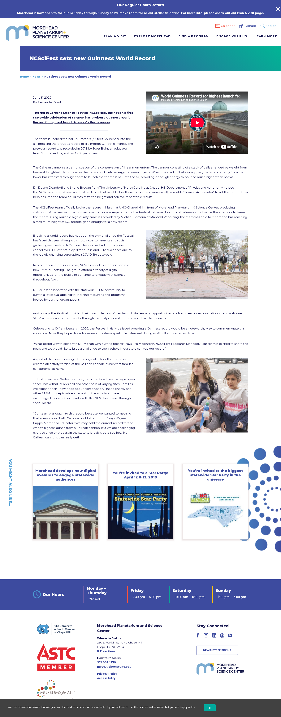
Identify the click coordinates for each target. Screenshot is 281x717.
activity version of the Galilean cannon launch (82, 364)
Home (24, 76)
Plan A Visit (245, 13)
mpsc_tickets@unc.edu (114, 666)
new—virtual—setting (48, 270)
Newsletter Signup (217, 650)
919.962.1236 (106, 662)
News (36, 76)
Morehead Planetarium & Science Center (188, 207)
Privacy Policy (107, 673)
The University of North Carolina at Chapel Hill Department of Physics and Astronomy (161, 187)
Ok (210, 708)
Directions (107, 651)
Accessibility (106, 678)
